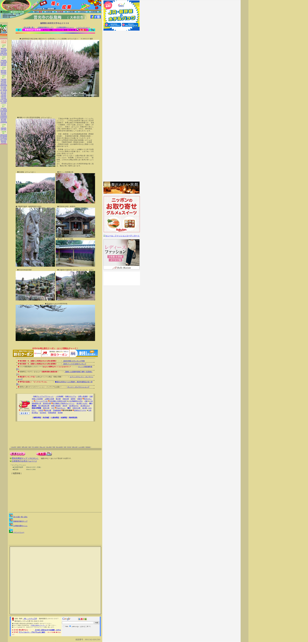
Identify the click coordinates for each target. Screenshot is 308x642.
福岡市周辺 (37, 417)
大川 (52, 408)
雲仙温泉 (3, 72)
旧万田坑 (43, 413)
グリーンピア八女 (41, 401)
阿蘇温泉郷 (3, 85)
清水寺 (65, 406)
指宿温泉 (3, 141)
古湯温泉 (3, 60)
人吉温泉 (3, 102)
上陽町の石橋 (49, 399)
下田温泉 (3, 98)
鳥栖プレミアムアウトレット (43, 396)
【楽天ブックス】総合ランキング (74, 364)
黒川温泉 (3, 93)
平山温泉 (3, 82)
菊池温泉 (3, 84)
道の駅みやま (74, 406)
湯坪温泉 (3, 113)
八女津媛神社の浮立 (76, 401)
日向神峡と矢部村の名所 (58, 401)
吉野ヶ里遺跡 (83, 396)
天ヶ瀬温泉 (3, 109)
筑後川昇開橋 (36, 408)
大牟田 (40, 410)
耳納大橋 (66, 399)
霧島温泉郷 (3, 134)
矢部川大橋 (76, 408)
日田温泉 (3, 108)
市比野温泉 (3, 138)
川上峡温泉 (3, 62)
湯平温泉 (3, 119)
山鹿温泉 (3, 80)
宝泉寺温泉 (3, 111)
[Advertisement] (55, 104)
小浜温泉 (3, 73)
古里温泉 (3, 142)
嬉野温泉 (3, 65)
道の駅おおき (85, 406)
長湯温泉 (3, 120)
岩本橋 (60, 413)
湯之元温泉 (3, 139)
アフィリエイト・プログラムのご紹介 (32, 632)
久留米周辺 (55, 417)
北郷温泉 (3, 128)
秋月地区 (46, 417)
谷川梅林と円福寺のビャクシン (64, 403)
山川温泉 (3, 88)
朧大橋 (58, 399)
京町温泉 (3, 129)
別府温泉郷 (3, 122)
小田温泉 (3, 94)
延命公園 (48, 410)
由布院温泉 (3, 117)
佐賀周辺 (64, 417)
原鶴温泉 (3, 51)
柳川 (69, 408)
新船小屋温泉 (56, 406)
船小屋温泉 (3, 54)
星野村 (73, 399)
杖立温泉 (3, 87)
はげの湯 (3, 91)
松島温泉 (3, 96)
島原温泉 (3, 70)
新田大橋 (46, 408)
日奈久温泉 (3, 99)
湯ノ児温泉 (3, 101)
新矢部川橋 (47, 403)
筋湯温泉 (3, 114)
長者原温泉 (3, 116)
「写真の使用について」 (38, 625)
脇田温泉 (3, 48)
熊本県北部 (73, 417)
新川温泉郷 (3, 136)
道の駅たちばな (82, 403)
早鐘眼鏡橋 (57, 410)
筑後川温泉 (3, 53)
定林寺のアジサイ (80, 410)
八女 (86, 401)
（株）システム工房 (30, 618)
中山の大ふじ (61, 408)
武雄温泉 (3, 63)
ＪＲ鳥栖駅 (59, 396)
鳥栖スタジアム (70, 396)
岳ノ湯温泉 (3, 90)
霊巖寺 (79, 399)
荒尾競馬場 (52, 413)
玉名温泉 (3, 79)
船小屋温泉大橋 (43, 406)
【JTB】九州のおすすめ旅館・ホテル (47, 630)
